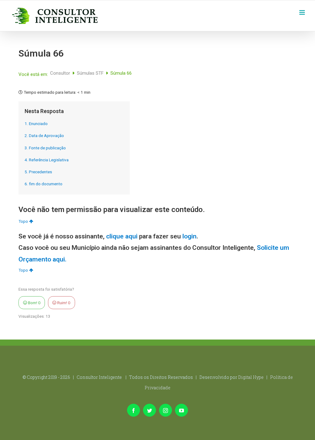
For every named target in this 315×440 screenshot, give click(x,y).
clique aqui (122, 236)
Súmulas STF (91, 73)
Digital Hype (251, 377)
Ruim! (63, 302)
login (189, 236)
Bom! (34, 302)
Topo (23, 221)
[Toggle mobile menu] (302, 12)
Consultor (60, 73)
